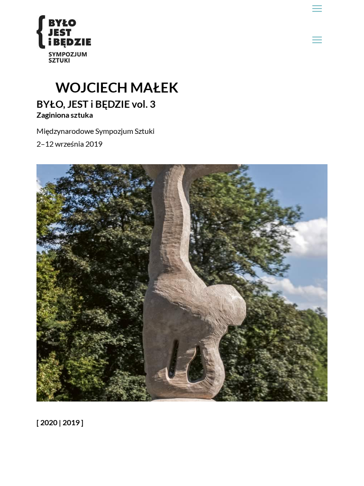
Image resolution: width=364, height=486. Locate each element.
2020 (48, 422)
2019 (71, 422)
